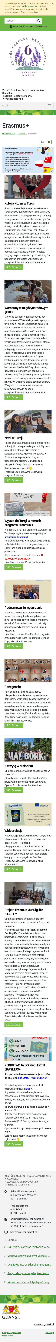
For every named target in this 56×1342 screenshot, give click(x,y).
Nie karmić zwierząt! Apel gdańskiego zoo (29, 1282)
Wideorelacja (13, 831)
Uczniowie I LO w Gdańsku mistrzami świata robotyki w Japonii (29, 1264)
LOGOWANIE (40, 26)
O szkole (21, 134)
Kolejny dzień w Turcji (19, 203)
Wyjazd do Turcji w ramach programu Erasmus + (22, 523)
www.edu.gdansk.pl (44, 1324)
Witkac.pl (50, 1332)
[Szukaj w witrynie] (39, 21)
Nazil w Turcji (13, 438)
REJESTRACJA (20, 26)
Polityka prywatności (11, 1332)
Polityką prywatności (29, 6)
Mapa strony (7, 1335)
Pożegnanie (12, 687)
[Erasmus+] (28, 159)
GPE (5, 106)
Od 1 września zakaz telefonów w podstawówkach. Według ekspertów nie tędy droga (29, 1247)
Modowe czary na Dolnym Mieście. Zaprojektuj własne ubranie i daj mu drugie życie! (29, 1255)
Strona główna (8, 134)
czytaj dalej (14, 267)
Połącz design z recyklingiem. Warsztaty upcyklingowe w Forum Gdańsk (29, 1273)
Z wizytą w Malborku (18, 766)
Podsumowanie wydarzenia (23, 608)
